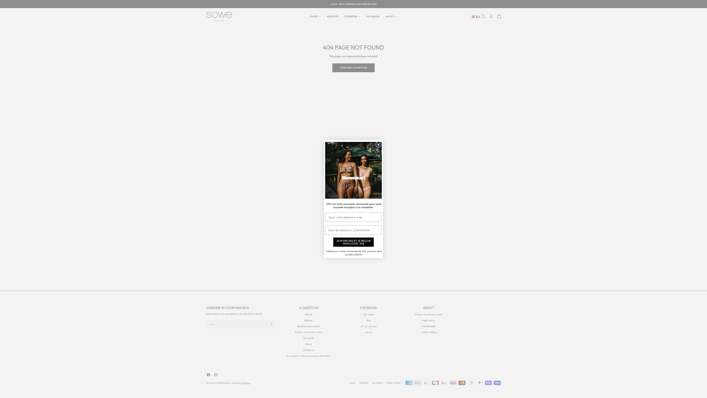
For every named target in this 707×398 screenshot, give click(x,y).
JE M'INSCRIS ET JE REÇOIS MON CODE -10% (353, 242)
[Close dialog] (378, 144)
